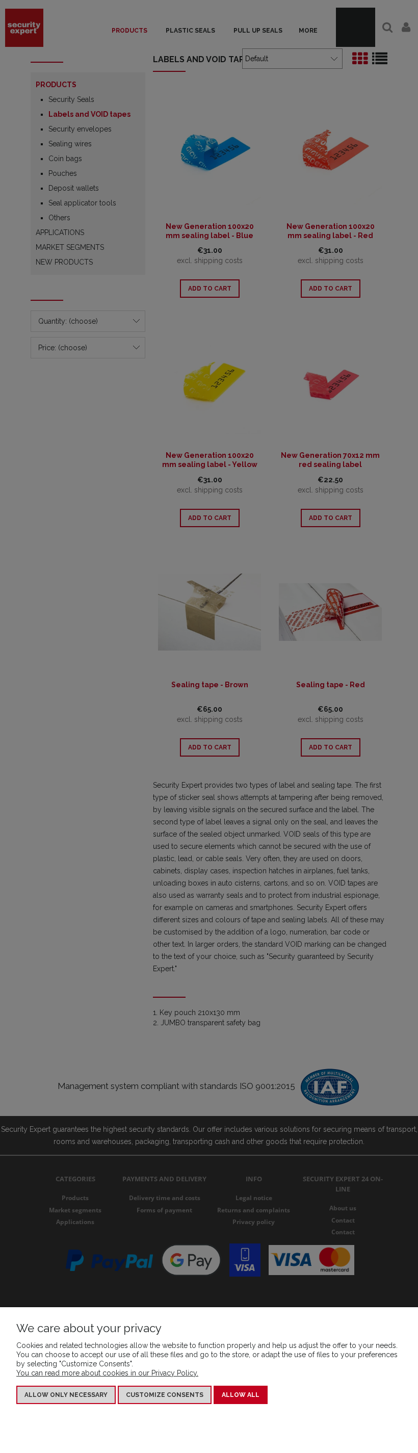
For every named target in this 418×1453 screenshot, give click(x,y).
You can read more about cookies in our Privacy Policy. (107, 1373)
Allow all (240, 1394)
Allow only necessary (66, 1394)
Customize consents (164, 1394)
